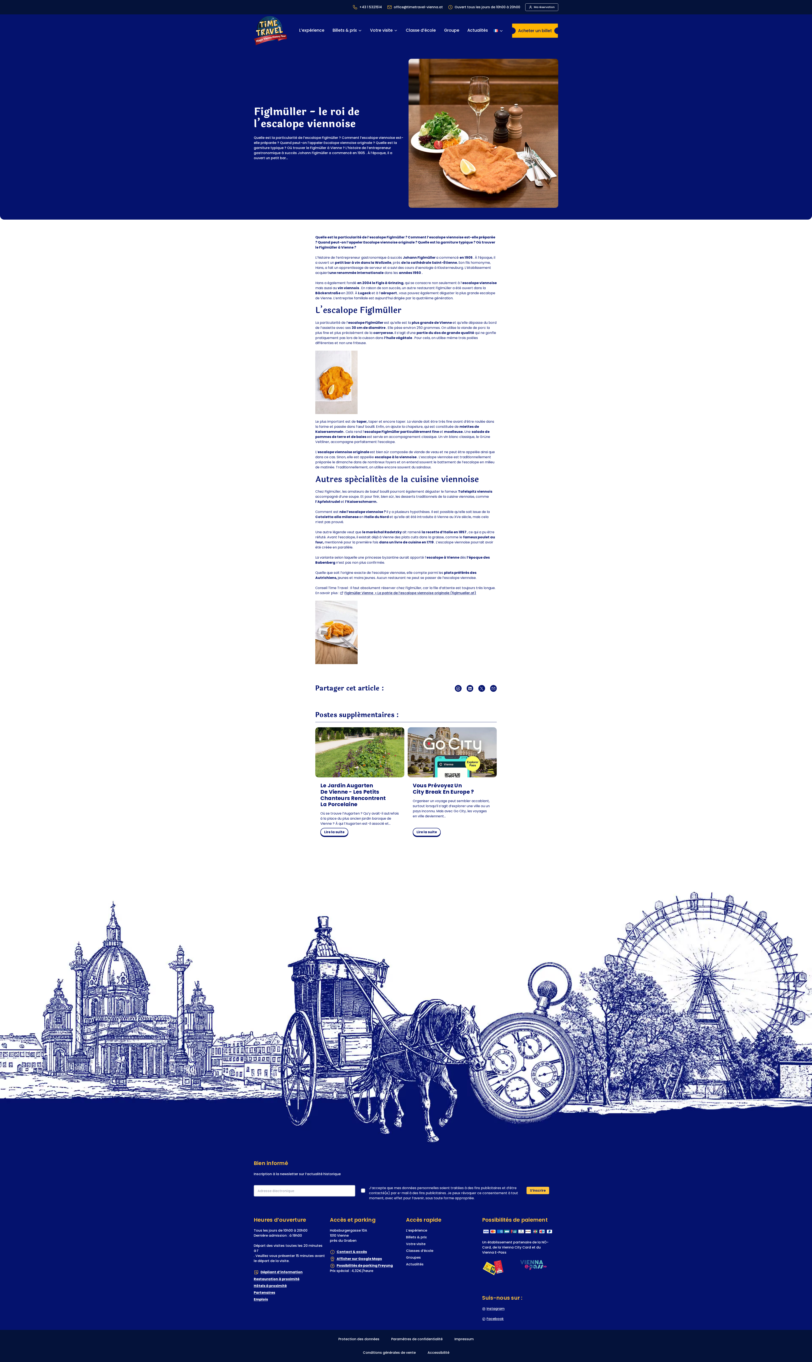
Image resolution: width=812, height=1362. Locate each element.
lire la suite (335, 832)
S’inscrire (538, 1190)
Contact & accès (352, 1252)
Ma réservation (544, 7)
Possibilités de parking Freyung (365, 1265)
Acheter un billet (535, 31)
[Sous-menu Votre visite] (396, 31)
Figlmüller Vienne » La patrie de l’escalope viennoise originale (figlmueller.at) (410, 593)
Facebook (495, 1318)
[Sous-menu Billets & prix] (360, 31)
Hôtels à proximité (270, 1285)
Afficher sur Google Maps (359, 1258)
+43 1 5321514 (370, 7)
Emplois (261, 1299)
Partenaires (264, 1292)
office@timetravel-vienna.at (418, 7)
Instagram (496, 1308)
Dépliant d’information (282, 1272)
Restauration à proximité (276, 1279)
